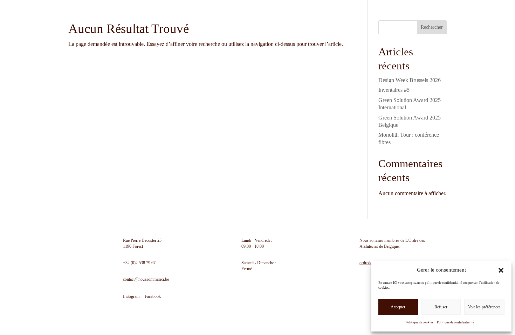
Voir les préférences (484, 307)
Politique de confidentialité (455, 322)
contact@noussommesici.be (146, 279)
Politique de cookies (419, 322)
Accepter (398, 307)
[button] (500, 270)
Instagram (131, 296)
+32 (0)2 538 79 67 (139, 262)
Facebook (153, 296)
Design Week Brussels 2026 (409, 80)
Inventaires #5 (394, 90)
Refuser (440, 307)
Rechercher (432, 27)
